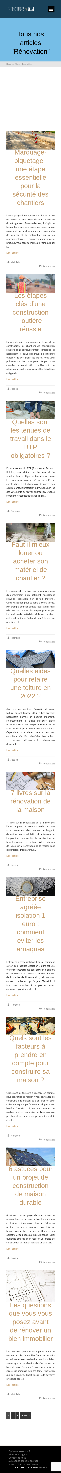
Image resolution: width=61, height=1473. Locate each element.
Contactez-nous (17, 1457)
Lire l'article (12, 252)
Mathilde (15, 262)
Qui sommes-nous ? (19, 1451)
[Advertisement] (30, 99)
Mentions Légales (18, 1454)
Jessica (14, 388)
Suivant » (25, 1415)
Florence (15, 511)
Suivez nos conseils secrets (23, 1460)
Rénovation (49, 266)
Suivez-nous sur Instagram (23, 1463)
